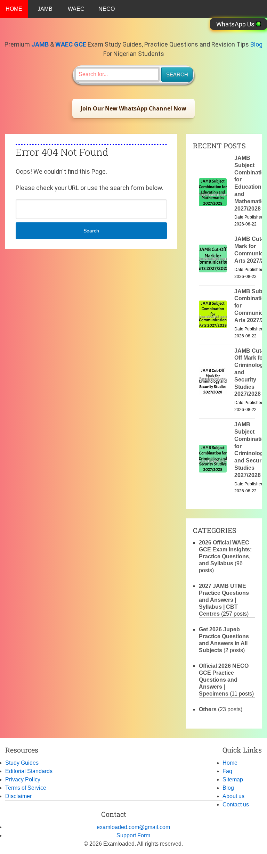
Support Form (133, 835)
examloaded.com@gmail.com (133, 827)
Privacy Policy (22, 779)
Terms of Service (25, 788)
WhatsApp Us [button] (236, 24)
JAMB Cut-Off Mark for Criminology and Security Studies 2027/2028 (250, 372)
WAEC (76, 9)
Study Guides (22, 763)
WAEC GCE (70, 44)
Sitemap (232, 779)
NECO (106, 9)
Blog (256, 44)
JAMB (45, 9)
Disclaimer (18, 796)
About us (233, 796)
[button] (133, 108)
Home (229, 763)
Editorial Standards (28, 771)
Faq (227, 771)
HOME (14, 9)
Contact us (235, 804)
